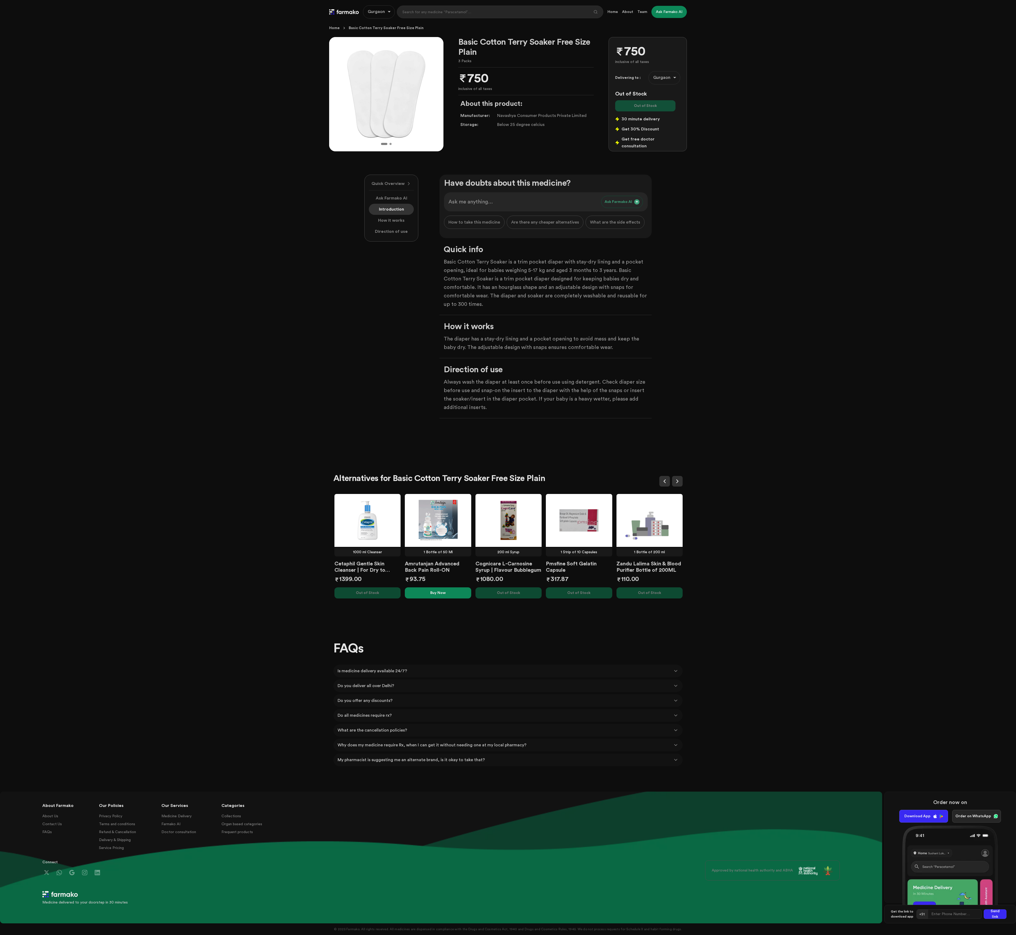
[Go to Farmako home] (344, 12)
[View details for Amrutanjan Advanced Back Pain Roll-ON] (438, 520)
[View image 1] (384, 144)
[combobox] (379, 12)
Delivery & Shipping (115, 840)
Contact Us (52, 824)
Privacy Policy (110, 816)
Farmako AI (170, 824)
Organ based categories (241, 824)
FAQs (47, 832)
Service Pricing (111, 848)
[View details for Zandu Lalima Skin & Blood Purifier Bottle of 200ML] (649, 520)
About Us (50, 816)
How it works (391, 220)
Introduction (391, 209)
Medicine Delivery (176, 816)
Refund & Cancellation (117, 832)
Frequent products (237, 832)
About (627, 12)
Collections (231, 816)
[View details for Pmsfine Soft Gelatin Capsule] (579, 520)
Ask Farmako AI (391, 198)
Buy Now (438, 593)
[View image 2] (390, 144)
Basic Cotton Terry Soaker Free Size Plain (386, 28)
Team (642, 12)
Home (612, 12)
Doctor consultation (178, 832)
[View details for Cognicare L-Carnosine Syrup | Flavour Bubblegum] (508, 520)
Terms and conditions (117, 824)
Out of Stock (645, 106)
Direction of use (391, 231)
